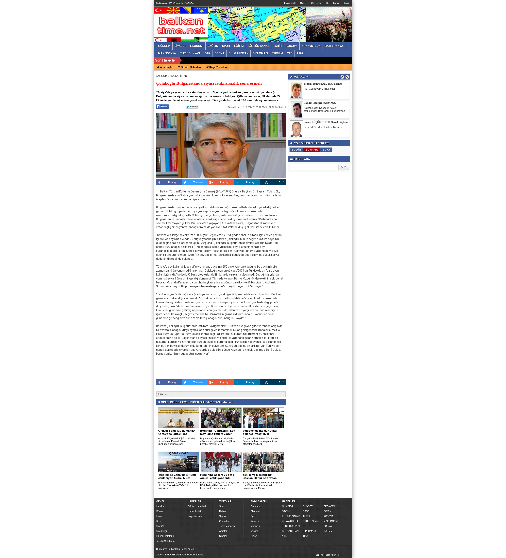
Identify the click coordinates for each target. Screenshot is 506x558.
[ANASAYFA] (199, 20)
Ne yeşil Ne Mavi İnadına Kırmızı (323, 115)
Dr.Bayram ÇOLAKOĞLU (318, 129)
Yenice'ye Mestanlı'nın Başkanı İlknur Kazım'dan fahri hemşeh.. (260, 478)
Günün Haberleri (197, 506)
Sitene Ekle (165, 541)
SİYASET (307, 506)
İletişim (160, 506)
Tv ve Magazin (227, 526)
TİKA (305, 536)
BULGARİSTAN (178, 76)
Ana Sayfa (291, 3)
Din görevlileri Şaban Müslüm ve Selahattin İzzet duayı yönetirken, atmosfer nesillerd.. (260, 441)
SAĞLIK (286, 511)
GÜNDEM (287, 506)
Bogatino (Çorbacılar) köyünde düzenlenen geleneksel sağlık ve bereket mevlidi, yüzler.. (218, 441)
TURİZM (328, 531)
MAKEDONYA (331, 521)
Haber (222, 511)
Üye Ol (303, 3)
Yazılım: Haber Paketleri (327, 555)
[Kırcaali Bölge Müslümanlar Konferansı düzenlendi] (179, 417)
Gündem (255, 506)
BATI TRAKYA (310, 521)
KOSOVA (328, 516)
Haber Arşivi (194, 511)
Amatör (223, 531)
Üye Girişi (316, 3)
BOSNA (328, 526)
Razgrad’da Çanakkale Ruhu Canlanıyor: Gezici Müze (177, 476)
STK (305, 526)
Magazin (255, 526)
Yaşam (254, 531)
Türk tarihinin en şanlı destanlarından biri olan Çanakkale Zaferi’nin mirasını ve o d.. (178, 485)
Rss (158, 521)
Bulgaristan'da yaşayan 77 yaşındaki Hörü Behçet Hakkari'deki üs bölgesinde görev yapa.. (220, 485)
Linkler (160, 516)
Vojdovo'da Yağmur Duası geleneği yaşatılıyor (260, 432)
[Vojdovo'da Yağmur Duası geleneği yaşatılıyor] (264, 417)
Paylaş (172, 182)
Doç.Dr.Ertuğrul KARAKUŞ (320, 91)
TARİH (306, 516)
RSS (327, 3)
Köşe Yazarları (195, 516)
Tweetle (198, 182)
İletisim (347, 3)
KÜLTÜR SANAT (291, 516)
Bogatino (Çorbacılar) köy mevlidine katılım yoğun (217, 432)
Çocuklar (224, 521)
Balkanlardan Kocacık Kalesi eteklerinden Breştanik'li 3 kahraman (324, 98)
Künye (336, 3)
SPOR (306, 511)
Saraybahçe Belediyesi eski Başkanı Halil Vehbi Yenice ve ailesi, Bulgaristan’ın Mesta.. (262, 485)
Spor (221, 506)
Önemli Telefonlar (165, 536)
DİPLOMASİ (309, 531)
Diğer (254, 536)
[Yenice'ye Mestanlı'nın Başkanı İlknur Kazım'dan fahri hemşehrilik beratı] (264, 461)
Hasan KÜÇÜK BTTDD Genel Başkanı (326, 110)
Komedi (255, 521)
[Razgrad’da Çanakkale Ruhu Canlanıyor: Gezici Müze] (179, 461)
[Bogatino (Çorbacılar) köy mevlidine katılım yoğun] (221, 417)
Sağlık (222, 516)
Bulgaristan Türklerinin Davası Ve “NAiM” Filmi (327, 136)
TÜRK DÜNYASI (291, 526)
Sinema (223, 536)
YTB (284, 536)
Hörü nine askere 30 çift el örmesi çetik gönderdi (217, 476)
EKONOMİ (329, 506)
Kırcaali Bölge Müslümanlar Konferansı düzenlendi (176, 432)
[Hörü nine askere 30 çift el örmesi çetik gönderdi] (221, 461)
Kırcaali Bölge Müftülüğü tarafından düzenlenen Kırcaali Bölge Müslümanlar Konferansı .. (176, 441)
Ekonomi (255, 511)
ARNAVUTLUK (290, 521)
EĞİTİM (327, 511)
